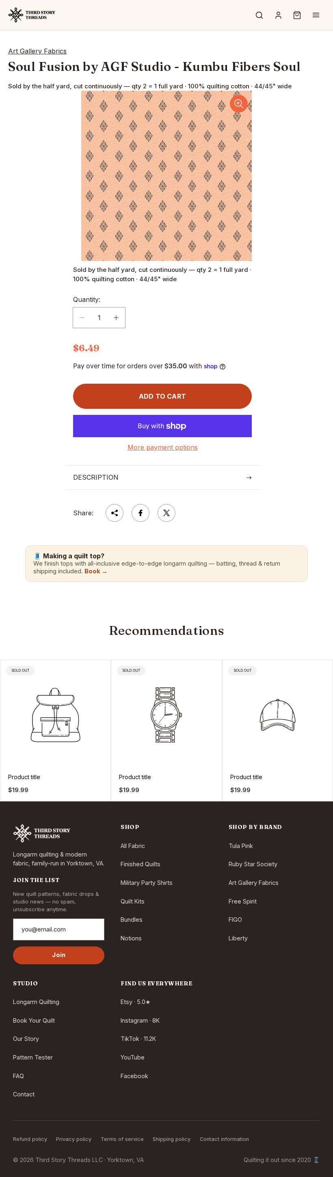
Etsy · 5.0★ (136, 1001)
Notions (131, 938)
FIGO (235, 919)
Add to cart (162, 396)
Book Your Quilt (34, 1020)
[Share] (114, 513)
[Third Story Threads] (31, 15)
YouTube (133, 1057)
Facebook (134, 1075)
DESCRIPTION (96, 477)
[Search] (259, 15)
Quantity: (86, 299)
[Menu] (316, 15)
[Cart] (297, 15)
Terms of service (122, 1139)
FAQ (18, 1075)
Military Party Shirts (147, 882)
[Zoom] (239, 104)
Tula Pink (241, 845)
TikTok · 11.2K (138, 1038)
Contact (24, 1094)
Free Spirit (243, 901)
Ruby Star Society (253, 864)
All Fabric (133, 845)
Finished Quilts (140, 864)
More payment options (163, 447)
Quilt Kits (133, 901)
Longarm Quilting (36, 1001)
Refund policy (30, 1139)
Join (58, 955)
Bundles (132, 919)
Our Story (26, 1038)
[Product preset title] (55, 715)
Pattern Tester (33, 1057)
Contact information (224, 1139)
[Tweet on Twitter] (166, 513)
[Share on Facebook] (140, 513)
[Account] (278, 15)
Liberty (238, 938)
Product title (24, 777)
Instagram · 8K (140, 1020)
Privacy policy (73, 1139)
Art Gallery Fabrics (254, 882)
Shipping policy (171, 1139)
